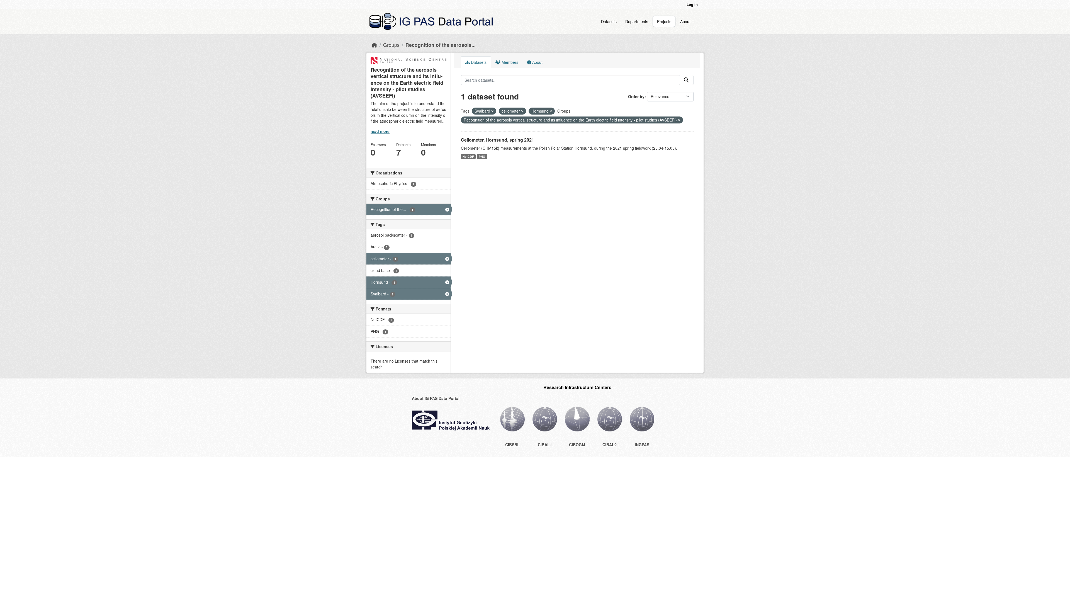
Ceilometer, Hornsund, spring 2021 (497, 140)
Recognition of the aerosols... (440, 44)
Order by (636, 96)
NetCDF (468, 156)
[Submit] (686, 80)
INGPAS (642, 444)
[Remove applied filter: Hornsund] (551, 111)
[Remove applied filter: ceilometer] (522, 111)
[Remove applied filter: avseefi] (679, 120)
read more (380, 131)
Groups (391, 44)
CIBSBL (512, 444)
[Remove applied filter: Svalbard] (492, 111)
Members (509, 62)
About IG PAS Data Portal (435, 398)
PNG (482, 156)
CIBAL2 (609, 444)
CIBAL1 (545, 444)
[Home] (374, 44)
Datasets (609, 21)
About (685, 21)
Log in (692, 4)
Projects (664, 21)
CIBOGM (577, 444)
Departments (636, 21)
